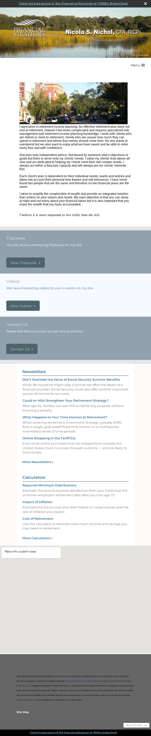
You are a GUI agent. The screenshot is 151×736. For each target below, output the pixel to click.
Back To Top (134, 725)
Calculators (33, 477)
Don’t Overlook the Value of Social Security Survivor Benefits (71, 379)
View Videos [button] (21, 306)
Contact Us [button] (19, 349)
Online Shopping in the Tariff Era (49, 438)
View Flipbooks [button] (23, 263)
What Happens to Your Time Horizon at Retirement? (64, 417)
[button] (138, 65)
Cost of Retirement (37, 519)
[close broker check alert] (145, 3)
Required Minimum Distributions (49, 485)
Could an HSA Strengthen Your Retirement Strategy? (65, 400)
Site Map (23, 712)
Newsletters (34, 371)
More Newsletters (38, 462)
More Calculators (37, 538)
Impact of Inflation (37, 502)
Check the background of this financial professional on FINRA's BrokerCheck (73, 3)
